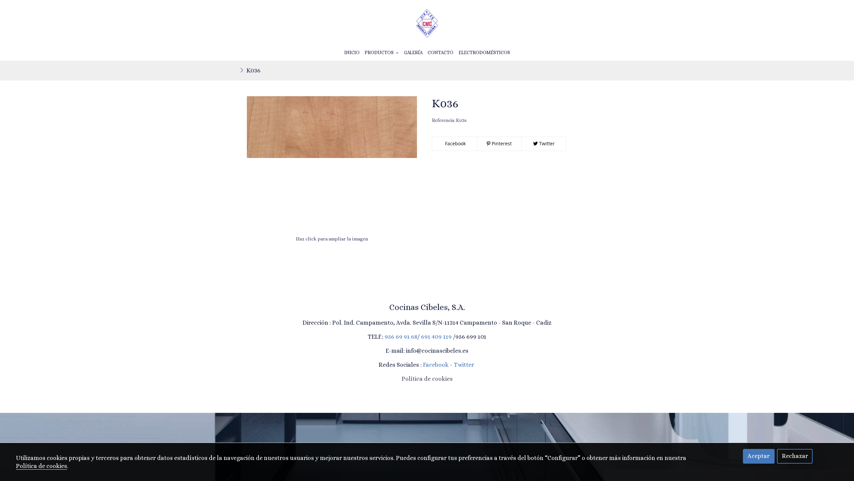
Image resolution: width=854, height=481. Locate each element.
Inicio (352, 52)
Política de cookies (427, 378)
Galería (413, 52)
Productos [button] (380, 52)
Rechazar (795, 456)
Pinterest (501, 143)
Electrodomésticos (484, 52)
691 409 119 (436, 336)
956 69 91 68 (401, 336)
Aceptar (759, 456)
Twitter (546, 143)
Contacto (440, 52)
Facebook (455, 143)
